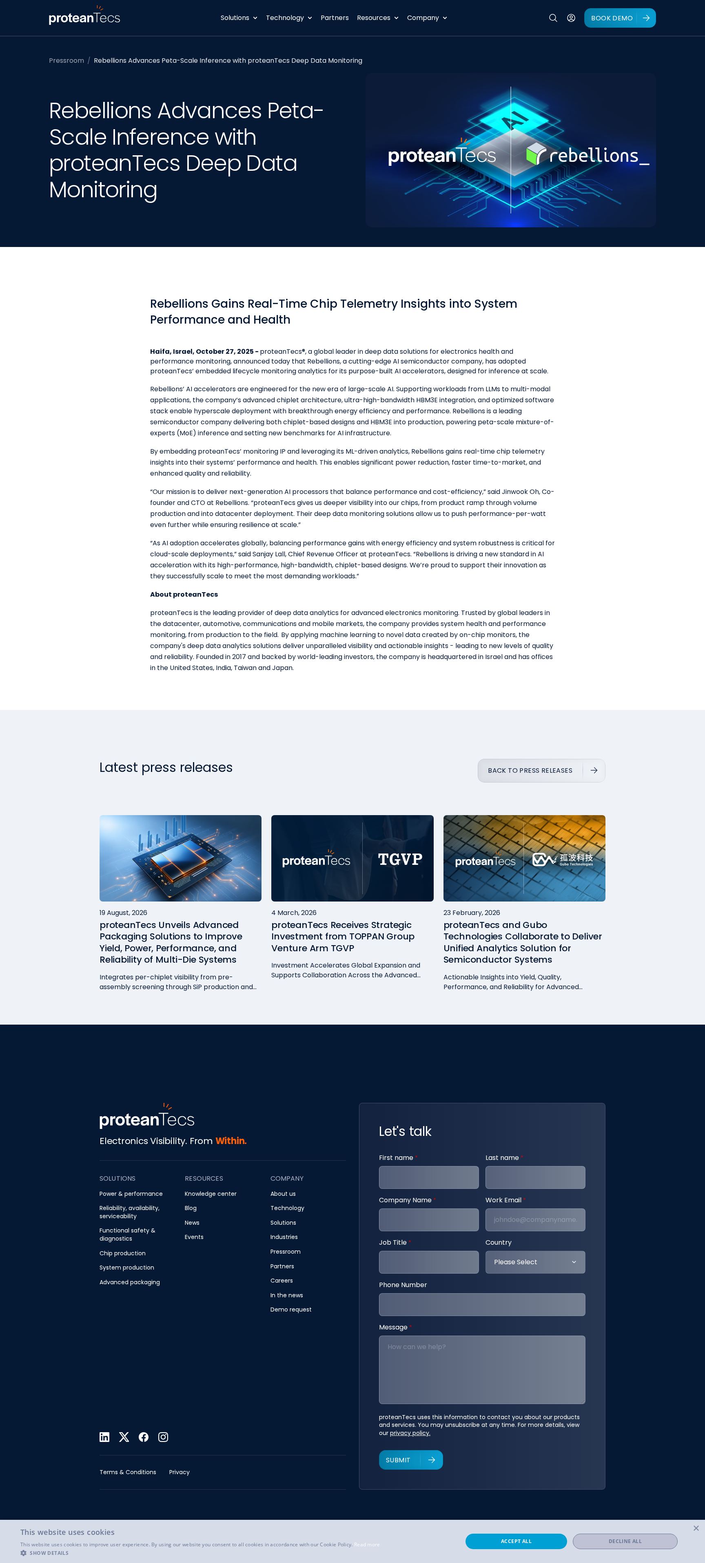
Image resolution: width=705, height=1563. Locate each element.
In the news (286, 1295)
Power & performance (131, 1194)
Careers (281, 1281)
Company (423, 17)
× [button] (696, 1529)
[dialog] (352, 1541)
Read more (367, 1544)
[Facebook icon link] (144, 1437)
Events (194, 1237)
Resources (373, 17)
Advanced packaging (130, 1282)
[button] (200, 1553)
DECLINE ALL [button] (625, 1541)
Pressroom (66, 60)
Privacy (179, 1472)
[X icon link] (124, 1437)
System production (127, 1268)
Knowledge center (211, 1194)
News (192, 1223)
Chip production (123, 1253)
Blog (191, 1208)
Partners (335, 17)
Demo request (291, 1310)
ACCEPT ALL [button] (516, 1541)
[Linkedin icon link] (104, 1437)
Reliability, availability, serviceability (130, 1212)
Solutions (235, 17)
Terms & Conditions (128, 1472)
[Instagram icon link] (163, 1437)
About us (283, 1194)
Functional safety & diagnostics (127, 1235)
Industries (284, 1237)
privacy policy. (410, 1433)
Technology (285, 17)
